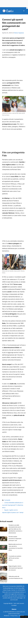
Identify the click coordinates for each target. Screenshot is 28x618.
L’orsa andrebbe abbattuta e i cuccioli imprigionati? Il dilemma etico (12, 505)
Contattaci (14, 605)
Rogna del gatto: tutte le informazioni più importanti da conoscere (16, 568)
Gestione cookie (24, 616)
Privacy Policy (14, 615)
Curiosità (7, 500)
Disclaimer (21, 615)
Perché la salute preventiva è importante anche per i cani (15, 538)
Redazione (6, 615)
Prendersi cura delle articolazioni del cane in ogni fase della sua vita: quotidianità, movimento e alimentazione (15, 529)
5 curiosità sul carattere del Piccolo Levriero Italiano (15, 558)
